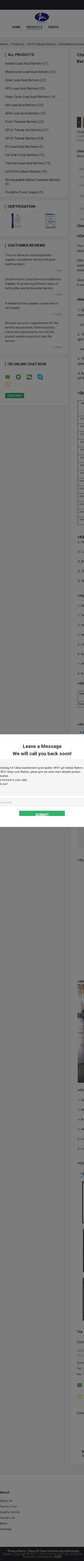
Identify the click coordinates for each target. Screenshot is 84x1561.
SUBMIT (42, 814)
